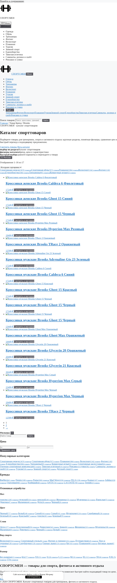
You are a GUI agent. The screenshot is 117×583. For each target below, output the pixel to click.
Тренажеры (11, 36)
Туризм (9, 47)
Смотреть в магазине (24, 190)
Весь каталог (23, 147)
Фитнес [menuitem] (20, 112)
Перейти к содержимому (12, 1)
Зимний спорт (13, 49)
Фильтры (6, 157)
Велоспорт (11, 42)
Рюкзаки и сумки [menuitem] (19, 115)
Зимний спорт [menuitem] (58, 112)
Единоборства (13, 52)
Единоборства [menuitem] (72, 112)
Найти (45, 120)
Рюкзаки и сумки (14, 59)
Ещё (10, 110)
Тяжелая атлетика (14, 54)
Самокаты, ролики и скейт (19, 57)
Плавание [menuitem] (39, 112)
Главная (4, 123)
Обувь (9, 34)
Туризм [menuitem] (47, 112)
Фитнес (9, 39)
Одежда (9, 31)
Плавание (10, 44)
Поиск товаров (7, 120)
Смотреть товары (8, 147)
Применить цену (8, 450)
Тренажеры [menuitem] (11, 112)
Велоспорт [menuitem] (29, 112)
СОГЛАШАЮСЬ (33, 577)
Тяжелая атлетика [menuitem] (87, 112)
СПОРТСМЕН (7, 18)
